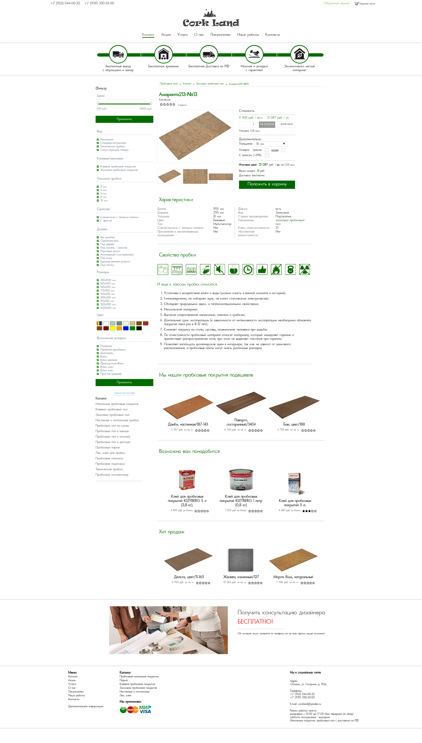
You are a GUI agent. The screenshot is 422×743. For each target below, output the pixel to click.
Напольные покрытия (302, 720)
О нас (199, 35)
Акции (166, 35)
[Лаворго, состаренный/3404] (241, 404)
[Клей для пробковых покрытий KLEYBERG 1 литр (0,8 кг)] (241, 480)
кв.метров (267, 124)
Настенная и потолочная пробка (117, 420)
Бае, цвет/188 (294, 425)
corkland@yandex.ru (309, 704)
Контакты (272, 35)
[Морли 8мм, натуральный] (293, 560)
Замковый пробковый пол (112, 415)
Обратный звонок (337, 3)
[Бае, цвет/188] (294, 408)
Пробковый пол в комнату (113, 437)
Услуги (183, 35)
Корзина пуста (367, 3)
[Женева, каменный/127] (241, 560)
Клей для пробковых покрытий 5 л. (295, 503)
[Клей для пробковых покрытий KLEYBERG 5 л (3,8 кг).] (187, 480)
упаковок (287, 124)
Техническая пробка (109, 469)
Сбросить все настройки (124, 393)
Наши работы (248, 35)
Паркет (124, 680)
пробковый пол (325, 720)
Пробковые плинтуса (109, 458)
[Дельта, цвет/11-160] (188, 560)
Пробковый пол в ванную (112, 431)
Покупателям (221, 35)
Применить (124, 119)
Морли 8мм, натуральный (293, 577)
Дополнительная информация (85, 706)
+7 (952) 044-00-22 (65, 3)
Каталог (148, 35)
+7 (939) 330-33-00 (99, 3)
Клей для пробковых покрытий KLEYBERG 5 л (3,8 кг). (187, 501)
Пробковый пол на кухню (112, 426)
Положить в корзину (267, 184)
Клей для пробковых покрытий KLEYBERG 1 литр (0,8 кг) (241, 501)
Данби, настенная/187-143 (188, 425)
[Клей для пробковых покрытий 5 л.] (295, 484)
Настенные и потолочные (135, 692)
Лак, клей (125, 695)
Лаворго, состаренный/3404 (241, 422)
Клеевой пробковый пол (111, 409)
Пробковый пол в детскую (113, 442)
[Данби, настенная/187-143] (188, 408)
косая (274, 150)
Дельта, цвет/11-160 (189, 577)
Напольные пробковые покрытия (117, 404)
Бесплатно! (255, 622)
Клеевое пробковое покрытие (137, 684)
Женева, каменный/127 (241, 577)
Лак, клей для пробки (110, 453)
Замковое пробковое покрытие (138, 688)
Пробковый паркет (108, 448)
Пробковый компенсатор (112, 475)
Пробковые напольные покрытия (139, 676)
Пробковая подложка (110, 464)
